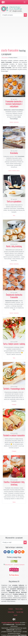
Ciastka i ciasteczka (14, 122)
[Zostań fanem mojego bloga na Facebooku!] (5, 551)
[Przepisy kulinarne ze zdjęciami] (3, 2)
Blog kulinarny (5, 57)
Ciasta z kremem (12, 170)
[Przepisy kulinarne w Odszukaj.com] (14, 564)
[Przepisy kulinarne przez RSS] (22, 551)
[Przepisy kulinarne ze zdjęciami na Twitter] (12, 551)
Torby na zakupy (19, 609)
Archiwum (11, 609)
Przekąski (14, 404)
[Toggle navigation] (24, 2)
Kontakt (15, 615)
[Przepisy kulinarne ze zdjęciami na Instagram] (8, 551)
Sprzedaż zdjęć (19, 612)
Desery (18, 170)
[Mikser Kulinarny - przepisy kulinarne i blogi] (14, 561)
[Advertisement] (14, 32)
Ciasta (14, 502)
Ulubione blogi (11, 612)
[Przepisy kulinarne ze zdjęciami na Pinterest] (15, 551)
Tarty (14, 215)
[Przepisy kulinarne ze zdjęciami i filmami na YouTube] (19, 551)
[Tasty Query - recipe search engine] (14, 575)
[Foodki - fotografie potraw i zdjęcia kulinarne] (14, 569)
